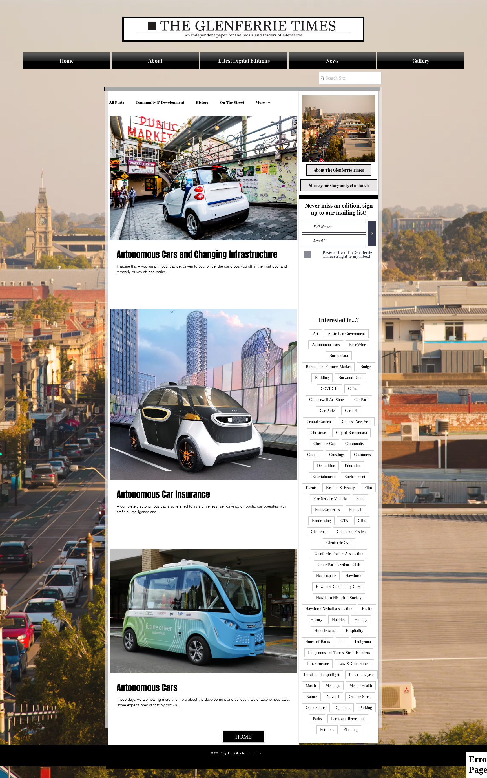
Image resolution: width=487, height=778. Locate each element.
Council (313, 455)
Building (322, 378)
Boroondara (338, 356)
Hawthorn (353, 576)
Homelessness (325, 631)
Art (315, 334)
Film (368, 488)
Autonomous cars (326, 345)
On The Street (232, 102)
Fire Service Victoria (330, 499)
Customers (362, 455)
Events (311, 488)
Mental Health (360, 686)
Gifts (362, 521)
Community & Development (160, 102)
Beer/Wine (357, 345)
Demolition (326, 466)
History (202, 102)
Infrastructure (318, 664)
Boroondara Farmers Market (328, 367)
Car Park (361, 400)
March (311, 686)
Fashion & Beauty (340, 488)
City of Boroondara (351, 433)
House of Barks (317, 642)
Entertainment (323, 477)
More (260, 102)
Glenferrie (319, 532)
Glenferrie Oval (338, 543)
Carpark (351, 411)
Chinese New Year (356, 422)
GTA (344, 521)
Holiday (361, 620)
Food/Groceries (327, 510)
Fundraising (321, 521)
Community (354, 444)
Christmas (318, 433)
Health (367, 609)
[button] (332, 60)
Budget (366, 367)
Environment (354, 477)
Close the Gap (324, 444)
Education (353, 466)
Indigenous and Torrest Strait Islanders (339, 653)
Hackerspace (326, 576)
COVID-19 (329, 389)
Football (355, 510)
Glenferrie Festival (352, 532)
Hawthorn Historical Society (339, 598)
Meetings (333, 686)
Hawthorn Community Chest (339, 587)
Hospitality (354, 631)
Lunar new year (361, 675)
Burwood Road (350, 378)
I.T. (342, 642)
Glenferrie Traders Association (339, 554)
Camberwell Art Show (327, 400)
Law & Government (354, 664)
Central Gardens (319, 422)
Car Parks (327, 411)
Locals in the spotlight (321, 675)
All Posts (116, 102)
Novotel (333, 697)
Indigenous (363, 642)
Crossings (336, 455)
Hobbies (338, 620)
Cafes (352, 389)
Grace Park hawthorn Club (339, 565)
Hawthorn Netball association (329, 609)
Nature (311, 697)
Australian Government (346, 334)
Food (360, 499)
